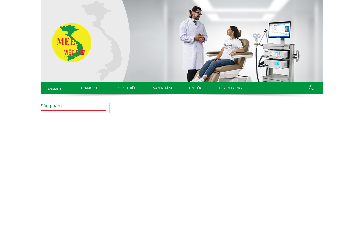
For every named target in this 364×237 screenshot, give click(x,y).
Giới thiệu (127, 88)
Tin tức (195, 88)
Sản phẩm (162, 88)
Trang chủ (90, 88)
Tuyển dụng (230, 88)
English (54, 88)
